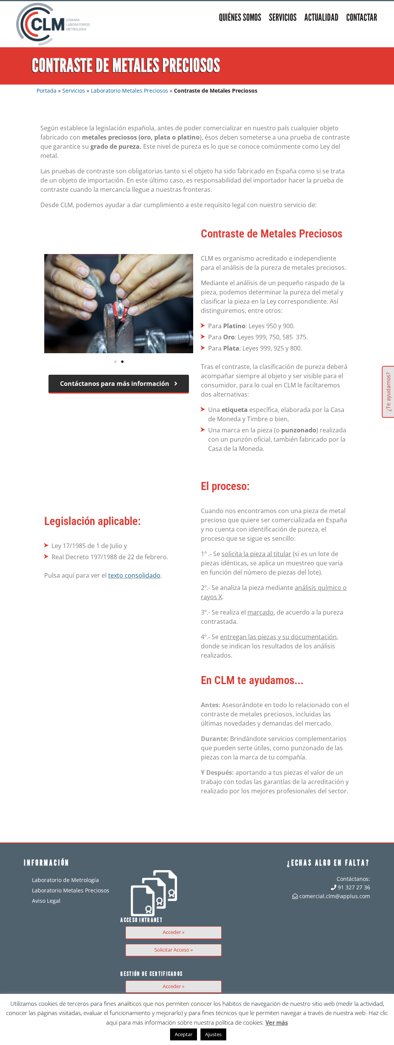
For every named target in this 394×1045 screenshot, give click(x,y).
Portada (47, 90)
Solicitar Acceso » (173, 950)
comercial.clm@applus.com (334, 896)
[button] (115, 362)
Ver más (276, 1022)
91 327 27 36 (353, 887)
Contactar (361, 17)
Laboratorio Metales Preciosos (129, 90)
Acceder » (173, 932)
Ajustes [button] (213, 1034)
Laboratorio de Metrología (65, 880)
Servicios (283, 17)
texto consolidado (134, 575)
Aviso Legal (46, 900)
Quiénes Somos (240, 17)
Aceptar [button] (183, 1034)
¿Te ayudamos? (388, 391)
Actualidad (321, 17)
